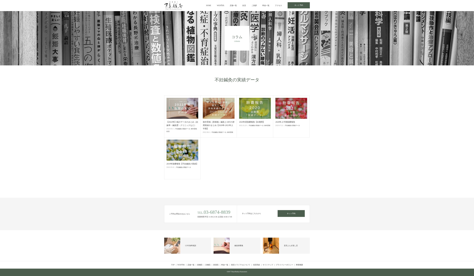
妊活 (244, 5)
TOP (173, 265)
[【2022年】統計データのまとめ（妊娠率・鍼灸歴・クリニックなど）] (182, 108)
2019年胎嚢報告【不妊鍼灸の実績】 (182, 164)
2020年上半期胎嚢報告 (285, 122)
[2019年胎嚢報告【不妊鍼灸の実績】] (182, 150)
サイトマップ (268, 265)
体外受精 (194, 129)
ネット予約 (298, 5)
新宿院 (215, 265)
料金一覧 (265, 5)
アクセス (278, 5)
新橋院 (199, 265)
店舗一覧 (233, 5)
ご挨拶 (254, 5)
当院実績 (256, 265)
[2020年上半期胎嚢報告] (291, 108)
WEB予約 (220, 5)
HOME (208, 5)
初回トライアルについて (240, 265)
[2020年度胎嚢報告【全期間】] (255, 108)
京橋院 (207, 265)
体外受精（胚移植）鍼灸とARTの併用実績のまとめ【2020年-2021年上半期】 (218, 125)
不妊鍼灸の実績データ (182, 129)
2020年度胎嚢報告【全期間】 (252, 122)
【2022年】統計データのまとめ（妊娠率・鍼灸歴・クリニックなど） (182, 123)
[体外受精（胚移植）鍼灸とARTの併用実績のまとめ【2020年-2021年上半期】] (219, 108)
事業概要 (299, 265)
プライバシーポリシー (284, 265)
